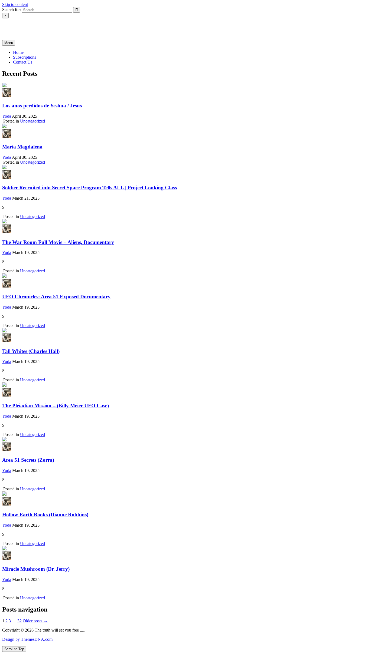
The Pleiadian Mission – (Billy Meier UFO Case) (55, 405)
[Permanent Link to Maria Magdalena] (4, 126)
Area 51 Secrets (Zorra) (28, 460)
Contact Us (22, 62)
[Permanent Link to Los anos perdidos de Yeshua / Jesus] (4, 85)
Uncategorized (32, 121)
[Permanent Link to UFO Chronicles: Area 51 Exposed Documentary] (4, 276)
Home (18, 52)
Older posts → (35, 621)
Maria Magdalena (22, 147)
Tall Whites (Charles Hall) (31, 351)
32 (19, 621)
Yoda (6, 116)
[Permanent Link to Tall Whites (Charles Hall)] (4, 331)
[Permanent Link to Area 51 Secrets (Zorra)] (4, 440)
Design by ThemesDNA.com (27, 639)
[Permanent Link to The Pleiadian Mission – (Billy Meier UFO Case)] (4, 385)
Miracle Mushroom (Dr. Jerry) (36, 569)
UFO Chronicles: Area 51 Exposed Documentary (56, 296)
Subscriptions (24, 57)
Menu (8, 43)
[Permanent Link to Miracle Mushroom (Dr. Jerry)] (4, 549)
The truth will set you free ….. (57, 29)
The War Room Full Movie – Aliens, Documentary (58, 242)
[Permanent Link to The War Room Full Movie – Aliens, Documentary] (4, 222)
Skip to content (15, 4)
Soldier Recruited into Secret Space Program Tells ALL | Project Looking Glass (89, 187)
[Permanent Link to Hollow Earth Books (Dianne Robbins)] (4, 494)
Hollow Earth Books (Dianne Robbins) (45, 514)
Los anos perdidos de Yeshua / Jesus (42, 105)
